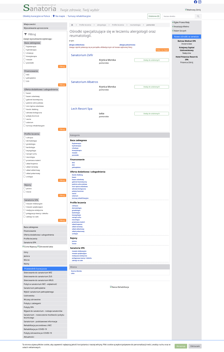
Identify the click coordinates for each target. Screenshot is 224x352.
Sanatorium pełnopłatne (34, 288)
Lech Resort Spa (81, 108)
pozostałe (30, 63)
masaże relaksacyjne (34, 204)
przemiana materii (33, 160)
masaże (29, 59)
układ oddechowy (33, 170)
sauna (28, 119)
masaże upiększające (34, 207)
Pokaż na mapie (162, 50)
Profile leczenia (30, 238)
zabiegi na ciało (32, 217)
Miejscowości (30, 24)
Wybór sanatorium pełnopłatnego (39, 292)
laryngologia (31, 150)
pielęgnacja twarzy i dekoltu (37, 213)
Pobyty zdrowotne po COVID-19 (38, 333)
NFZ (27, 75)
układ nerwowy (32, 167)
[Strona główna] (72, 25)
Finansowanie (30, 231)
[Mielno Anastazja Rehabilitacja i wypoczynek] (180, 27)
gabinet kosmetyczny (34, 99)
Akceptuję (181, 346)
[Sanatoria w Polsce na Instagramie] (200, 1)
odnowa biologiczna (34, 113)
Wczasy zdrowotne (32, 299)
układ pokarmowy (33, 173)
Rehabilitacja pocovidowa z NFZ (37, 325)
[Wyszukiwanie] (198, 16)
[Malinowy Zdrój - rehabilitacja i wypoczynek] (193, 10)
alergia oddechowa (76, 45)
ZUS (27, 81)
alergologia (101, 25)
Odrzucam (195, 346)
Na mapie (60, 16)
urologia (29, 177)
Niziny (26, 263)
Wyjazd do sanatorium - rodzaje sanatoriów (43, 311)
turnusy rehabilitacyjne (35, 126)
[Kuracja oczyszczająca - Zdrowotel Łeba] (45, 247)
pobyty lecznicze (32, 116)
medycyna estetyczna (34, 210)
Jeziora (27, 256)
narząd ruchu (31, 154)
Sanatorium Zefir (82, 55)
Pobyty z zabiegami (32, 303)
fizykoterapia (31, 46)
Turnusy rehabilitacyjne (79, 16)
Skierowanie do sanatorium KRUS (38, 280)
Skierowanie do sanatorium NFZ (38, 272)
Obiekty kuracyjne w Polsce (36, 16)
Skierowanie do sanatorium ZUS (38, 276)
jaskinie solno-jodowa (34, 103)
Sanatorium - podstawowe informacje (40, 321)
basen (28, 93)
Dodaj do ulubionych (152, 60)
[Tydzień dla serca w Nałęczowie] (29, 247)
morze (28, 192)
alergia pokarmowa (127, 45)
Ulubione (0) (154, 16)
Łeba (72, 273)
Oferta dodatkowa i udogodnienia (39, 235)
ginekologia (30, 144)
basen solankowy (33, 96)
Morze (27, 260)
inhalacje (29, 53)
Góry (26, 252)
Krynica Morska (76, 271)
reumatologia (135, 25)
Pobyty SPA (29, 307)
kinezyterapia (31, 56)
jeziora (29, 188)
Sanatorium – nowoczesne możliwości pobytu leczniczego (44, 316)
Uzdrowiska (29, 295)
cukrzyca (29, 137)
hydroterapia (31, 50)
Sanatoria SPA (30, 242)
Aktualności (29, 337)
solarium (29, 122)
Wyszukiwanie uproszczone (36, 28)
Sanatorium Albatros (84, 82)
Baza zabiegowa (31, 227)
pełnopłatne (31, 78)
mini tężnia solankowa (35, 106)
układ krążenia (32, 163)
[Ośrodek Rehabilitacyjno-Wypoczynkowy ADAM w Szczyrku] (179, 31)
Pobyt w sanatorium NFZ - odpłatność (40, 284)
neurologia (30, 157)
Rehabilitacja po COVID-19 (35, 329)
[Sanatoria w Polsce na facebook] (196, 1)
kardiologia (30, 147)
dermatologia (31, 141)
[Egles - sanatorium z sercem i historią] (180, 23)
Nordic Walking (32, 109)
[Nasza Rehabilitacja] (119, 287)
